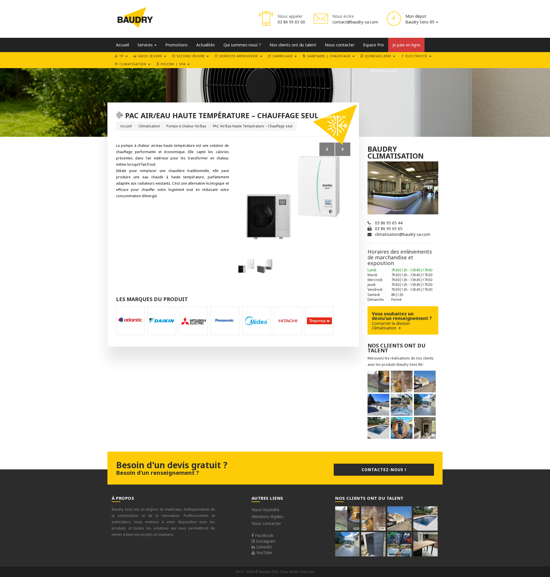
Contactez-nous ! (384, 469)
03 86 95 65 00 (291, 22)
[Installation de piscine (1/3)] (378, 428)
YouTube (263, 552)
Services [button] (146, 45)
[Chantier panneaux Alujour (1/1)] (378, 405)
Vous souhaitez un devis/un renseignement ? (402, 321)
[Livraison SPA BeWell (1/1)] (401, 405)
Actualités (205, 45)
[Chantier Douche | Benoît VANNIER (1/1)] (401, 381)
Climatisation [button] (133, 64)
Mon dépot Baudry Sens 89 (420, 19)
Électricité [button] (416, 56)
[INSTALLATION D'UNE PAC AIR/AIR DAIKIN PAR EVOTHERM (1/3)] (425, 428)
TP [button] (121, 56)
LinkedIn (263, 547)
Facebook (263, 535)
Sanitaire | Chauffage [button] (329, 56)
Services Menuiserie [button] (238, 56)
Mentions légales (267, 516)
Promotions (176, 45)
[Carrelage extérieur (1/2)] (425, 405)
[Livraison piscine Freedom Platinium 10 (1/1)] (425, 381)
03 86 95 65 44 (388, 223)
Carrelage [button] (282, 56)
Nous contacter (339, 45)
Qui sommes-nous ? (242, 45)
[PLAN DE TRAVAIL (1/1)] (425, 544)
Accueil (122, 45)
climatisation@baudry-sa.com (402, 234)
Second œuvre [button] (190, 56)
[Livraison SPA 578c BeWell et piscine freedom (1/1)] (399, 544)
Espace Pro (373, 45)
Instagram (265, 541)
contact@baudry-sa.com (355, 22)
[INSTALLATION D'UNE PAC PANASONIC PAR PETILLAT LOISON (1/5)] (373, 544)
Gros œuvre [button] (150, 56)
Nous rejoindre (265, 509)
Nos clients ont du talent (293, 45)
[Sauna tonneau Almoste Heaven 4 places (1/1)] (401, 428)
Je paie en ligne (406, 45)
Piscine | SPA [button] (173, 64)
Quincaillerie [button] (378, 56)
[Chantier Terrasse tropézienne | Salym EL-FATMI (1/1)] (378, 381)
